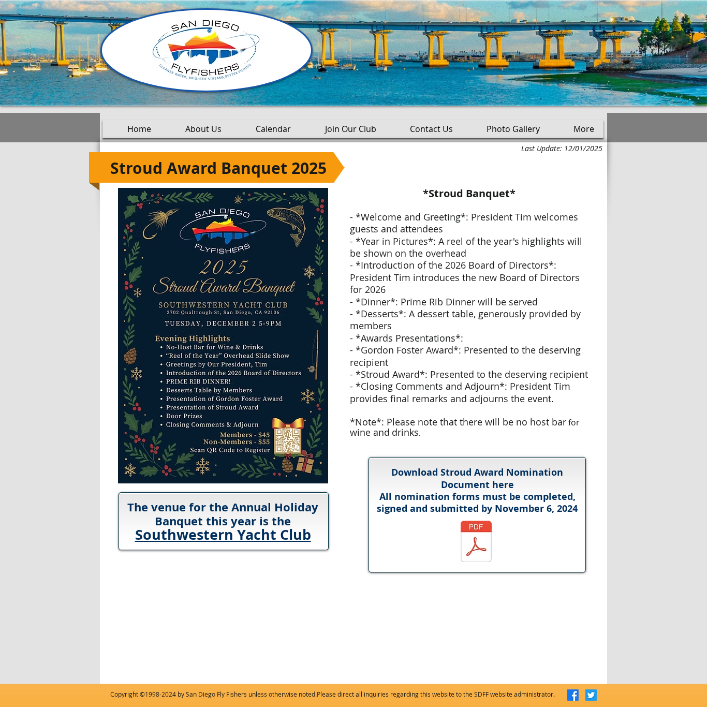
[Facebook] (573, 695)
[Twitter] (591, 695)
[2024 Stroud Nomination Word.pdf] (476, 543)
